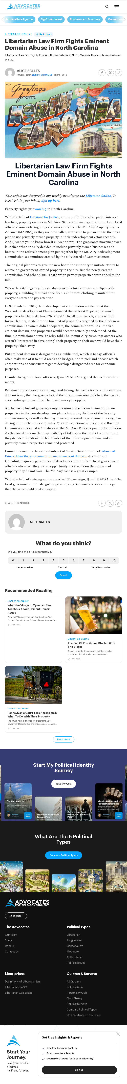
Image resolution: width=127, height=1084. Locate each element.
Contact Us (12, 951)
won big (40, 209)
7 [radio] (84, 560)
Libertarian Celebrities (18, 993)
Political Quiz (75, 987)
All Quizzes (74, 981)
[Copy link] (118, 72)
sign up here (50, 200)
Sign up (79, 1070)
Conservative (75, 946)
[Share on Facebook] (102, 72)
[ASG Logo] (63, 903)
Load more (63, 739)
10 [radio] (114, 560)
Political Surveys (77, 1004)
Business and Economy (85, 19)
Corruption (115, 19)
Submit (64, 575)
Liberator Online (18, 34)
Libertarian (73, 935)
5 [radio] (63, 560)
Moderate (73, 951)
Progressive (74, 940)
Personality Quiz (77, 993)
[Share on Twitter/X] (110, 72)
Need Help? (15, 916)
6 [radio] (74, 560)
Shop (8, 940)
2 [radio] (33, 560)
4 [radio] (53, 560)
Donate (9, 946)
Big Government (51, 19)
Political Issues (76, 963)
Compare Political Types (63, 855)
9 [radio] (104, 560)
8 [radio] (94, 560)
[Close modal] (118, 1034)
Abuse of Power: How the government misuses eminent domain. (60, 454)
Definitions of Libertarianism (23, 981)
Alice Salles (28, 71)
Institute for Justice (44, 217)
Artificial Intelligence (19, 19)
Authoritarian (75, 957)
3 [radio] (43, 560)
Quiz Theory (74, 998)
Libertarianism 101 (16, 987)
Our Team (11, 935)
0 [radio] (13, 560)
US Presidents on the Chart (83, 1015)
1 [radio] (23, 560)
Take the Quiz (64, 784)
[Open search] (106, 6)
